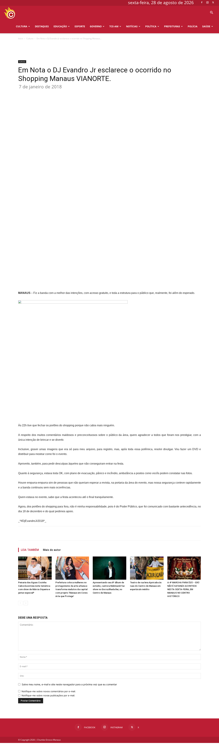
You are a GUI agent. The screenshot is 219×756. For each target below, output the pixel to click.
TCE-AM (113, 26)
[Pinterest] (64, 93)
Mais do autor (52, 550)
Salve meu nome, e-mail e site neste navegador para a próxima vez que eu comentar (69, 684)
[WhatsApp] (72, 93)
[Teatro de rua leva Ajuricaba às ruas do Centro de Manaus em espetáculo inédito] (147, 568)
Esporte (80, 26)
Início (20, 38)
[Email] (80, 93)
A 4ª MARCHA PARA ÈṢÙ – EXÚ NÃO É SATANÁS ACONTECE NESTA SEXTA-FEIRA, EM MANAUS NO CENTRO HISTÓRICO (183, 589)
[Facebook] (201, 2)
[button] (211, 13)
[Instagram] (207, 2)
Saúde (206, 26)
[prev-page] (20, 603)
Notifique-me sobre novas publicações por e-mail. (48, 695)
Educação (60, 26)
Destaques (42, 26)
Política (150, 26)
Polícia (192, 26)
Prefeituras (172, 26)
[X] (213, 2)
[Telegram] (88, 93)
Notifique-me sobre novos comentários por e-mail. (49, 691)
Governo (96, 26)
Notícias (132, 26)
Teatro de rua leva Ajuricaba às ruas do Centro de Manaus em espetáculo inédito (146, 586)
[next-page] (26, 603)
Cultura (21, 26)
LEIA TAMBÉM (30, 550)
